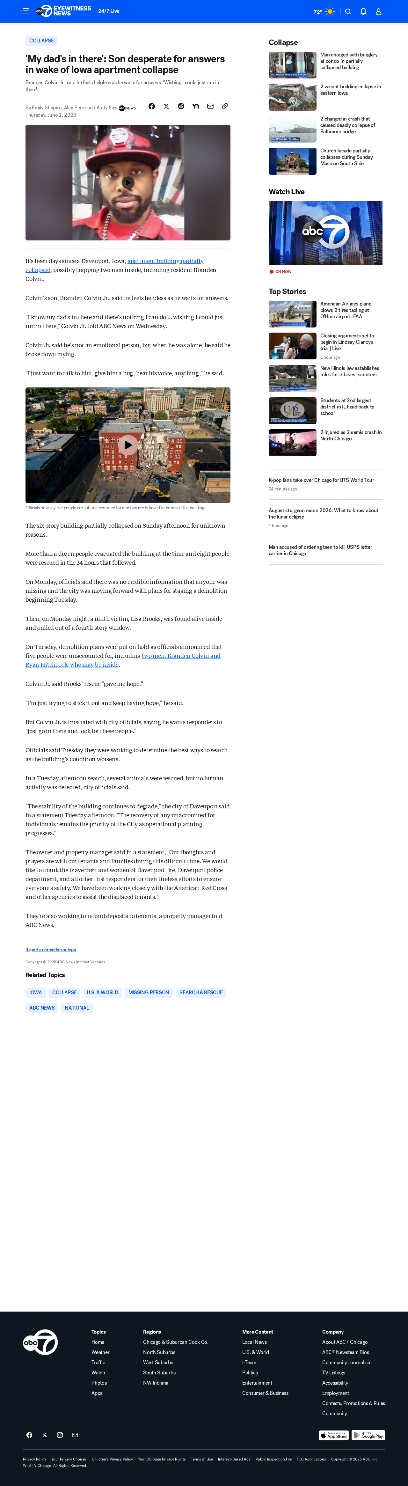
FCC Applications (311, 1459)
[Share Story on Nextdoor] (195, 106)
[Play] (325, 233)
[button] (26, 10)
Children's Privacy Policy (112, 1459)
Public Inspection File (274, 1459)
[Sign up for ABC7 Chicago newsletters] (75, 1435)
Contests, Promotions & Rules (353, 1403)
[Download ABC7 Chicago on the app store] (334, 1435)
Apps (96, 1393)
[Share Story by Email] (210, 106)
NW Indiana (155, 1383)
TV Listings (333, 1372)
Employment (335, 1393)
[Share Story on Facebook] (151, 106)
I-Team (249, 1362)
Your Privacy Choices (69, 1459)
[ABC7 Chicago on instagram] (60, 1435)
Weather (100, 1352)
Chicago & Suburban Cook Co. (175, 1342)
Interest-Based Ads (234, 1459)
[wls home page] (40, 1342)
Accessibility (335, 1383)
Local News (254, 1342)
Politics (250, 1372)
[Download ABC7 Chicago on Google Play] (368, 1435)
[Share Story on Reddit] (181, 106)
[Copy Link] (225, 106)
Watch (98, 1372)
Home (97, 1342)
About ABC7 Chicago (345, 1342)
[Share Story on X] (166, 106)
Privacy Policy (34, 1459)
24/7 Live (109, 11)
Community (334, 1413)
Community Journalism (347, 1362)
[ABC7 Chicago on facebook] (29, 1435)
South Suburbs (159, 1372)
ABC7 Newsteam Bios (345, 1352)
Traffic (98, 1362)
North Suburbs (159, 1352)
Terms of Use (202, 1459)
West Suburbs (158, 1362)
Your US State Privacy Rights (162, 1459)
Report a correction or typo (51, 950)
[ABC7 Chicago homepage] (63, 11)
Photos (98, 1383)
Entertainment (257, 1383)
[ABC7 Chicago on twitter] (44, 1435)
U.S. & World (255, 1352)
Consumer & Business (265, 1393)
